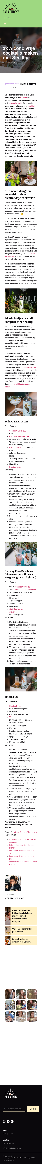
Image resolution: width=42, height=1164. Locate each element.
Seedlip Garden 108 (17, 431)
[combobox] (14, 1109)
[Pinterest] (12, 1121)
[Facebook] (8, 1121)
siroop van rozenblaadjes (26, 590)
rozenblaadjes (15, 448)
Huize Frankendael (29, 367)
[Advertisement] (21, 967)
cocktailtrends (15, 103)
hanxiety (24, 98)
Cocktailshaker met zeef (19, 436)
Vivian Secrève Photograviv (25, 832)
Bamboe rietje (15, 467)
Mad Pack (20, 1158)
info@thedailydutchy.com (12, 1148)
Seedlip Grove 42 (22, 587)
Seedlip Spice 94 (16, 706)
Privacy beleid (8, 1134)
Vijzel (11, 717)
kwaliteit (31, 106)
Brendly (27, 1158)
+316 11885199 (8, 1144)
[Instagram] (4, 1121)
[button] (5, 23)
